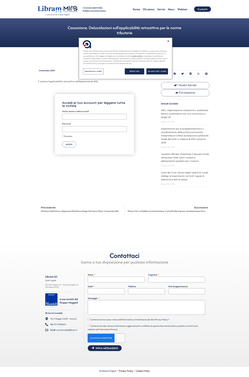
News (171, 9)
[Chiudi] (168, 41)
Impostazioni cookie (93, 71)
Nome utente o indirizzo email (75, 111)
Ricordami (68, 136)
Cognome (153, 275)
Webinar (182, 9)
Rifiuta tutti (134, 71)
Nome (91, 275)
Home (136, 9)
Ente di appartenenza (178, 286)
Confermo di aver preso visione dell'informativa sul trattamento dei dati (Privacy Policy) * (129, 319)
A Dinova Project (107, 371)
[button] (174, 73)
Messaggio (93, 298)
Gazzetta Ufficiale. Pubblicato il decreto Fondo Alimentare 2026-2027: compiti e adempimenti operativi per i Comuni (185, 157)
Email (90, 286)
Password (66, 124)
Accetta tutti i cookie (157, 71)
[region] (125, 58)
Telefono (132, 286)
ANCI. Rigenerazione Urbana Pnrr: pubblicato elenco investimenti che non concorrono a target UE (184, 114)
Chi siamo (148, 9)
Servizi (161, 9)
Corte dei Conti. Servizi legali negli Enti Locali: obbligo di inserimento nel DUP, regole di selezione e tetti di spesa (184, 176)
